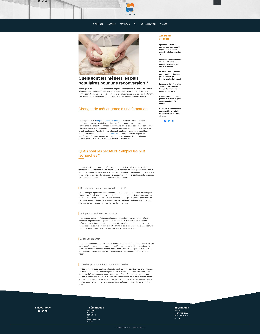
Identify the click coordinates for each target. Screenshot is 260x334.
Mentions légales (181, 315)
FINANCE (163, 24)
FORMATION (125, 24)
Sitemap (177, 318)
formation (114, 134)
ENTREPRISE (98, 24)
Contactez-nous (181, 313)
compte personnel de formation (108, 121)
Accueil (177, 311)
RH (135, 24)
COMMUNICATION (148, 24)
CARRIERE (111, 24)
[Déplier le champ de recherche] (217, 2)
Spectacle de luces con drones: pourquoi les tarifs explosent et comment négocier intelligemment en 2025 (170, 49)
